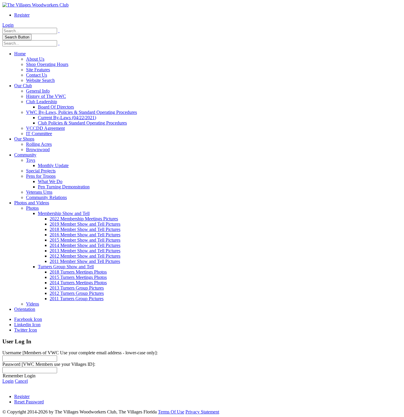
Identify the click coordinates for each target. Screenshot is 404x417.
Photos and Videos (31, 202)
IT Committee (39, 133)
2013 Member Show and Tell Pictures (85, 250)
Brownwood (38, 149)
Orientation (24, 309)
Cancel (21, 381)
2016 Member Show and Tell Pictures (85, 234)
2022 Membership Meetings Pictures (84, 218)
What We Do (50, 181)
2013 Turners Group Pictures (77, 287)
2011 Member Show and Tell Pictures (85, 261)
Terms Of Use (171, 411)
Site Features (38, 69)
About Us (35, 59)
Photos (32, 208)
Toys (30, 160)
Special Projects (41, 170)
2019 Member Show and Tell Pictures (85, 224)
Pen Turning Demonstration (64, 186)
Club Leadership (41, 101)
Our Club (23, 85)
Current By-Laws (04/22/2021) (67, 117)
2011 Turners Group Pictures (77, 298)
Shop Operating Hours (47, 64)
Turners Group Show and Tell (66, 266)
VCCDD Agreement (45, 128)
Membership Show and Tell (64, 213)
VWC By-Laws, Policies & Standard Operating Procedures (81, 112)
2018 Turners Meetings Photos (78, 271)
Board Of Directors (56, 106)
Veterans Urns (39, 192)
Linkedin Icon (27, 324)
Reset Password (29, 401)
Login (8, 25)
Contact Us (36, 74)
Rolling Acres (39, 144)
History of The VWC (46, 96)
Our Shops (24, 138)
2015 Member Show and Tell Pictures (85, 240)
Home (20, 53)
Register (22, 14)
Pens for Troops (41, 176)
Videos (32, 303)
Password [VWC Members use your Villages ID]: (48, 364)
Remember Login (19, 375)
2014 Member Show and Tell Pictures (85, 245)
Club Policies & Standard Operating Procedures (82, 122)
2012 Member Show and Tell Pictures (85, 255)
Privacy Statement (202, 411)
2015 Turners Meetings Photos (78, 277)
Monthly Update (53, 165)
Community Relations (46, 197)
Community (25, 154)
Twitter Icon (25, 329)
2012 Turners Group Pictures (77, 293)
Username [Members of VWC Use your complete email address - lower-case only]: (80, 352)
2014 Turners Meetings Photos (78, 282)
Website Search (40, 80)
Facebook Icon (28, 319)
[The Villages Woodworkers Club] (35, 4)
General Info (38, 90)
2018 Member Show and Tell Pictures (85, 229)
